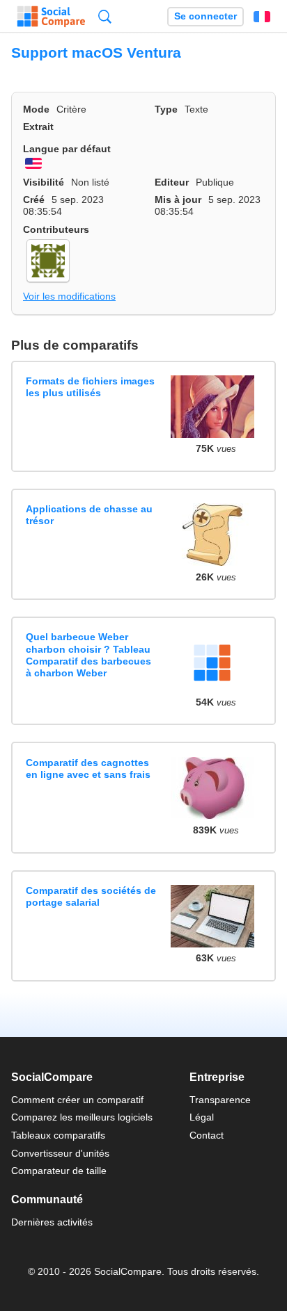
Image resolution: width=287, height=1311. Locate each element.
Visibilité (43, 182)
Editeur (172, 182)
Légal (201, 1117)
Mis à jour (178, 199)
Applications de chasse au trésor (89, 514)
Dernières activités (52, 1222)
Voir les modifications (69, 296)
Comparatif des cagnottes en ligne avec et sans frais (88, 768)
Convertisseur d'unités (60, 1153)
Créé (34, 199)
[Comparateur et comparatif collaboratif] (51, 16)
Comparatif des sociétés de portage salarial (91, 896)
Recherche (104, 16)
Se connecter (205, 16)
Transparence (220, 1099)
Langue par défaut (67, 148)
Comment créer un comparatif (77, 1099)
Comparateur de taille (59, 1170)
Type (166, 109)
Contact (206, 1135)
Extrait (38, 126)
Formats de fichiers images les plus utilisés (90, 386)
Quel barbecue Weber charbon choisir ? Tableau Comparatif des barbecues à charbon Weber (88, 654)
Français (262, 16)
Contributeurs (56, 229)
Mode (36, 109)
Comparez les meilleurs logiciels (82, 1117)
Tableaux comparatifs (58, 1135)
